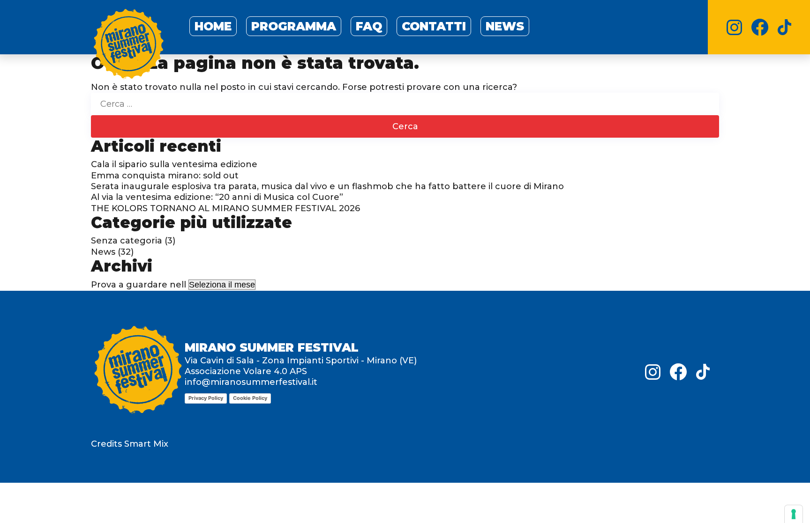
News (505, 26)
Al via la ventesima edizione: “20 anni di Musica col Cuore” (217, 197)
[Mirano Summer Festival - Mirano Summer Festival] (128, 46)
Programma (293, 26)
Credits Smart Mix (129, 444)
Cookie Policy (250, 398)
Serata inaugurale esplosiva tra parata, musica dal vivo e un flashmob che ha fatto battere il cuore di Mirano (327, 186)
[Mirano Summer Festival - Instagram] (734, 27)
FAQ (369, 26)
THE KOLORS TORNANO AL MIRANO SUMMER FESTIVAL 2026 (225, 208)
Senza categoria (126, 241)
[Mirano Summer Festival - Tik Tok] (784, 27)
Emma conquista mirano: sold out (165, 175)
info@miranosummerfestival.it (251, 382)
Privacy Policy (205, 398)
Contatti (434, 26)
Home (213, 26)
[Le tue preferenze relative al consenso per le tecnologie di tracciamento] (793, 514)
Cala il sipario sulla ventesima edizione (174, 164)
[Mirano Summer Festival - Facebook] (759, 27)
